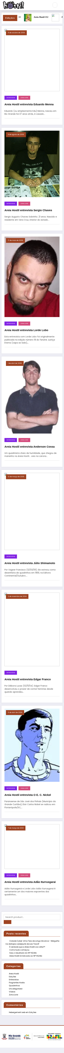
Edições (12, 976)
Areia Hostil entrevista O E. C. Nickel (27, 794)
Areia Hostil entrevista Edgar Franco (27, 679)
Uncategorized (15, 988)
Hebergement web (17, 1012)
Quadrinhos (14, 985)
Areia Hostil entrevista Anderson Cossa (29, 446)
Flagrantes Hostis (17, 982)
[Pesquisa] (55, 5)
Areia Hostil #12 (35, 17)
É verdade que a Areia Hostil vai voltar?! (27, 947)
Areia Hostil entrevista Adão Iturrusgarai (30, 882)
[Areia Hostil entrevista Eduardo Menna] (32, 60)
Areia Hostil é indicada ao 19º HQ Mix (25, 956)
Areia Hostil (14, 973)
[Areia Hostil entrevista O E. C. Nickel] (32, 745)
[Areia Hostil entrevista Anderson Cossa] (32, 396)
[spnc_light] (61, 5)
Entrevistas (11, 98)
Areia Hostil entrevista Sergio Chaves (28, 210)
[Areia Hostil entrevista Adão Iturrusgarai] (32, 846)
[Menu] (47, 5)
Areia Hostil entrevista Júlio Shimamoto (29, 563)
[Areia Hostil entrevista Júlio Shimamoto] (32, 511)
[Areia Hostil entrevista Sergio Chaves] (32, 163)
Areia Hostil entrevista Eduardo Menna (29, 104)
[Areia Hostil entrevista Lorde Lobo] (32, 276)
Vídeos (12, 991)
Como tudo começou (19, 950)
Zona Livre (24, 98)
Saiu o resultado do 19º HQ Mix (23, 953)
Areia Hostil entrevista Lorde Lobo (26, 330)
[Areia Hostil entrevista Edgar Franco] (32, 629)
